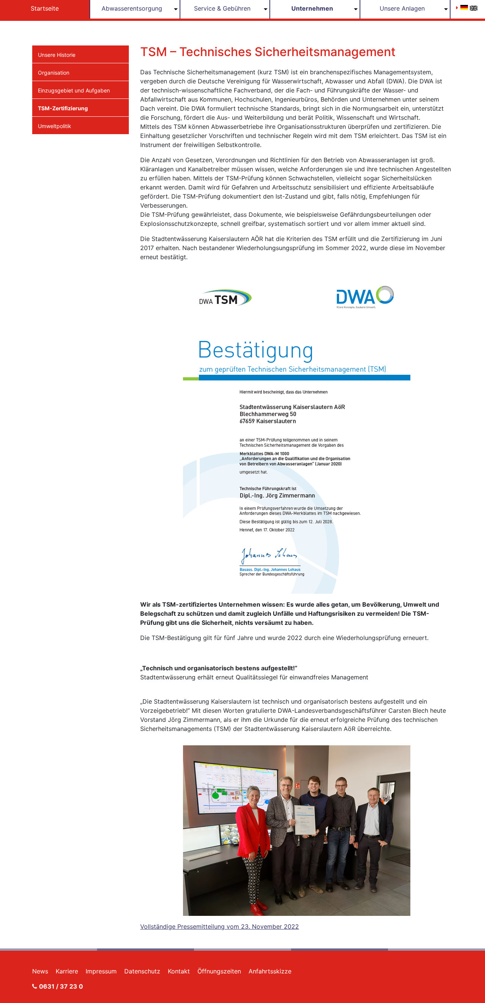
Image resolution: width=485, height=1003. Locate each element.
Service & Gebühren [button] (222, 8)
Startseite (45, 8)
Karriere (67, 971)
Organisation (53, 72)
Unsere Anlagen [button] (402, 8)
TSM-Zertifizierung (63, 108)
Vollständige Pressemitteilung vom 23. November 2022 (219, 926)
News (40, 971)
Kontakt (179, 971)
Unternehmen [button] (312, 8)
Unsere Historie (56, 55)
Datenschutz (142, 971)
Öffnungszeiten (219, 971)
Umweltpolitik (54, 126)
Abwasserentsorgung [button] (132, 8)
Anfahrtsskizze (270, 971)
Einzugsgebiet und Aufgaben (74, 90)
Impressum (101, 971)
